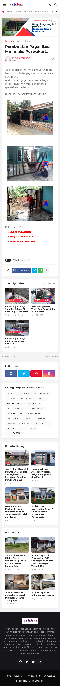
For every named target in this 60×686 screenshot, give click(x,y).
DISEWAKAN (41, 393)
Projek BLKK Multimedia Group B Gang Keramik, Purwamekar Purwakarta (42, 511)
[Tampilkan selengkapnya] (46, 270)
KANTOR (41, 398)
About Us (19, 675)
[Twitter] (34, 270)
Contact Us (49, 675)
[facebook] (11, 373)
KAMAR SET (27, 398)
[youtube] (36, 373)
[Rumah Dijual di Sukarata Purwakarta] (43, 582)
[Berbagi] (52, 59)
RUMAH (41, 418)
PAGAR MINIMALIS (25, 41)
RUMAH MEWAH (41, 423)
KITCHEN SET (13, 403)
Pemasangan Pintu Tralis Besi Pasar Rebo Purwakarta (43, 309)
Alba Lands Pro (37, 681)
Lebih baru (9, 356)
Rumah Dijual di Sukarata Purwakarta (42, 594)
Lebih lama (50, 356)
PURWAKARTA (14, 418)
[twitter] (24, 373)
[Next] (56, 11)
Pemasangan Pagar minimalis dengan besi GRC (15, 341)
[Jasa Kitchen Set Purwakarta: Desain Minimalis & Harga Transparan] (17, 582)
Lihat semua (48, 283)
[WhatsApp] (40, 270)
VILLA (33, 428)
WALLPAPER (13, 433)
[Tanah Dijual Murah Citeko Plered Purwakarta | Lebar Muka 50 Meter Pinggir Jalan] (17, 545)
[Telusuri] (56, 4)
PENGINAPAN (37, 408)
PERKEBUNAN (14, 413)
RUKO (29, 418)
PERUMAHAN (33, 413)
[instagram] (49, 373)
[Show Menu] (4, 4)
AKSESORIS (13, 393)
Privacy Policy (34, 675)
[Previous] (52, 11)
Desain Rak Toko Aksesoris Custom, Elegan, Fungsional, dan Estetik (27, 11)
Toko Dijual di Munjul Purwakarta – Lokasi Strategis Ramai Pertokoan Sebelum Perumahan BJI (16, 474)
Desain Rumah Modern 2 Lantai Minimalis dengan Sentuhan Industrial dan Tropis (16, 511)
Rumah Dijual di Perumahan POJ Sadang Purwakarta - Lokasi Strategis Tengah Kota (42, 560)
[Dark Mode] (50, 4)
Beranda (9, 41)
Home (8, 675)
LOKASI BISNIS (32, 403)
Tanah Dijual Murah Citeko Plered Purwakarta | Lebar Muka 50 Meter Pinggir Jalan (15, 560)
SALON (10, 428)
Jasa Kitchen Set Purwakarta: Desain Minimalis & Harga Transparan (15, 596)
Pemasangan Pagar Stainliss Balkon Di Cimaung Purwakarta (16, 309)
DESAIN (27, 393)
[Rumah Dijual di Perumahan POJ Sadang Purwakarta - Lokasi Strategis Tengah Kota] (43, 545)
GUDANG (11, 398)
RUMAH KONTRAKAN (18, 423)
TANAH (22, 428)
